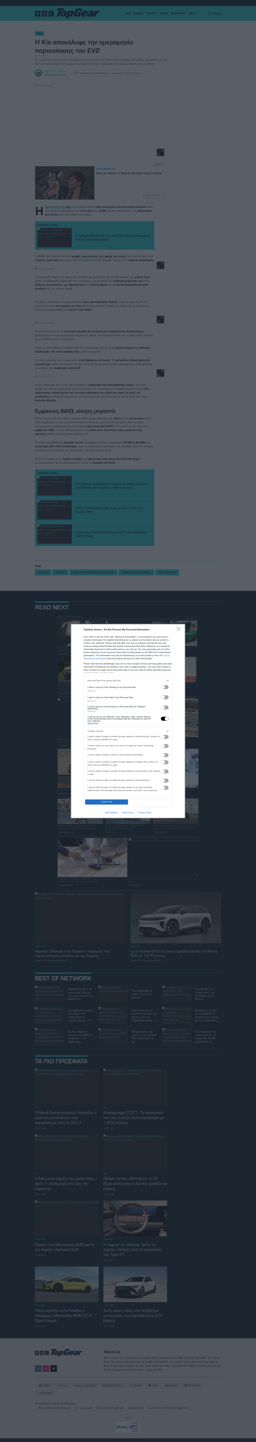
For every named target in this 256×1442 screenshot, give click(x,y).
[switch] (165, 687)
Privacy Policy (144, 812)
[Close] (179, 630)
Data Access (128, 812)
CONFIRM (106, 802)
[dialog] (128, 721)
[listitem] (128, 680)
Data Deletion (111, 812)
